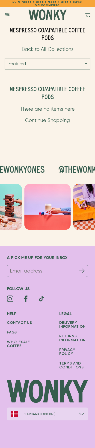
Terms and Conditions (71, 365)
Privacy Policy (67, 352)
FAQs (12, 332)
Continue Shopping (47, 120)
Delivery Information (72, 325)
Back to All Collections (48, 49)
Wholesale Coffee (18, 344)
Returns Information (72, 338)
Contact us (19, 323)
